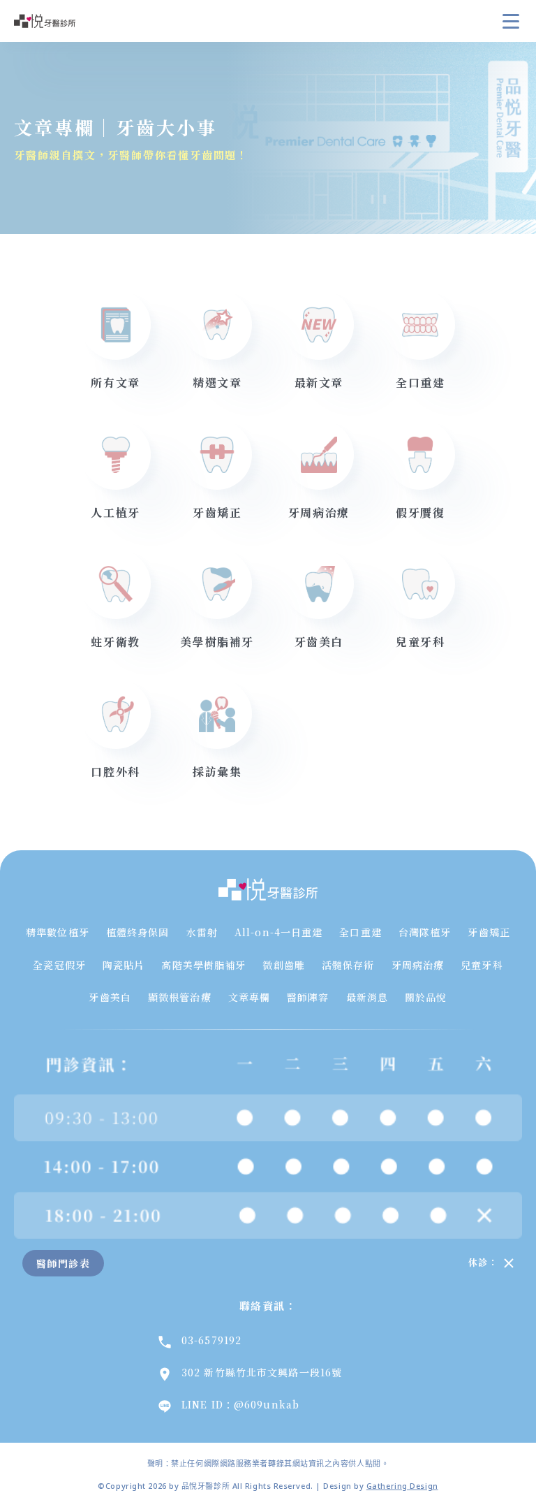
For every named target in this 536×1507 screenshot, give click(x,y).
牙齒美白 (110, 997)
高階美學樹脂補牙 (203, 965)
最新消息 (367, 997)
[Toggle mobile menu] (511, 21)
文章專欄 (249, 997)
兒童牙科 (481, 965)
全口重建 (360, 932)
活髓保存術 (348, 965)
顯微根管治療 (179, 997)
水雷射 (202, 932)
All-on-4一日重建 (278, 932)
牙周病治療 (418, 965)
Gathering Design (402, 1485)
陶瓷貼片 (123, 965)
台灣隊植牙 (425, 932)
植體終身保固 (138, 932)
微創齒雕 (283, 965)
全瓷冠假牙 (59, 965)
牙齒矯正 (488, 932)
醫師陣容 (308, 997)
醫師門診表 (63, 1263)
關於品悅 (426, 997)
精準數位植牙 (57, 932)
